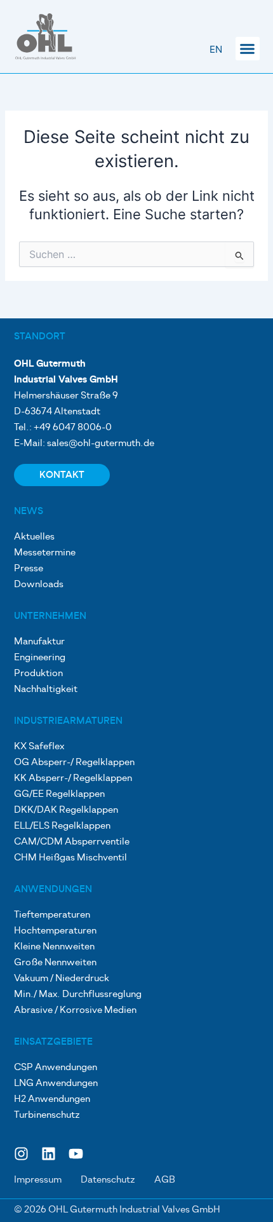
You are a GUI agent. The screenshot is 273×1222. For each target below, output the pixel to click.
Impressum (38, 1180)
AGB (164, 1180)
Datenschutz (108, 1180)
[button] (248, 49)
